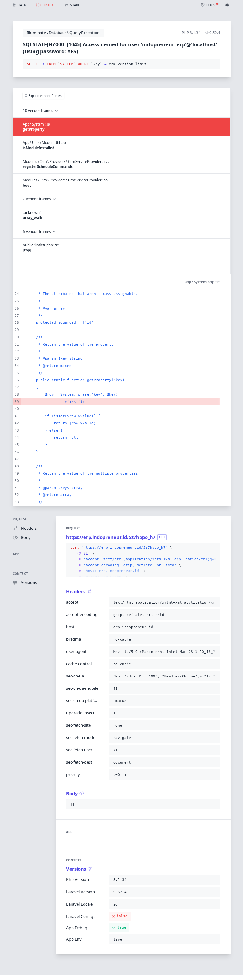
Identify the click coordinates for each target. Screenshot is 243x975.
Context (20, 574)
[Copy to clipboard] (214, 64)
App (16, 554)
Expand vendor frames (45, 96)
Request (20, 519)
